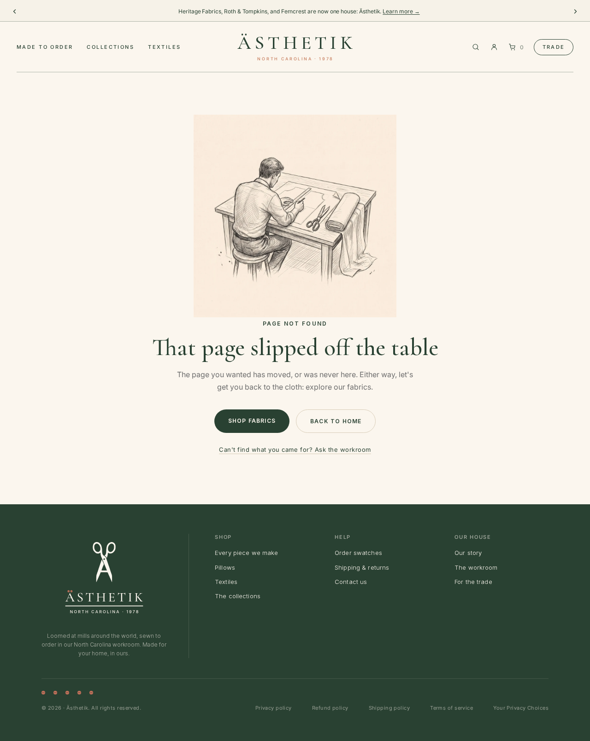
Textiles (164, 47)
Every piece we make (246, 552)
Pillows (225, 567)
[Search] (476, 47)
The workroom (476, 567)
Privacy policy (273, 708)
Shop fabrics (252, 420)
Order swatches (358, 552)
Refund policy (330, 708)
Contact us (351, 581)
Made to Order (45, 47)
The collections (237, 596)
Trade (554, 47)
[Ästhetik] (104, 577)
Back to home (335, 421)
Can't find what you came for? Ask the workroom (295, 449)
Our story (468, 552)
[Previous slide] (15, 11)
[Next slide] (575, 11)
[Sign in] (494, 47)
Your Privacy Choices (521, 708)
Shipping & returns (362, 567)
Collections (110, 47)
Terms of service (451, 708)
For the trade (473, 581)
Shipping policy (389, 708)
